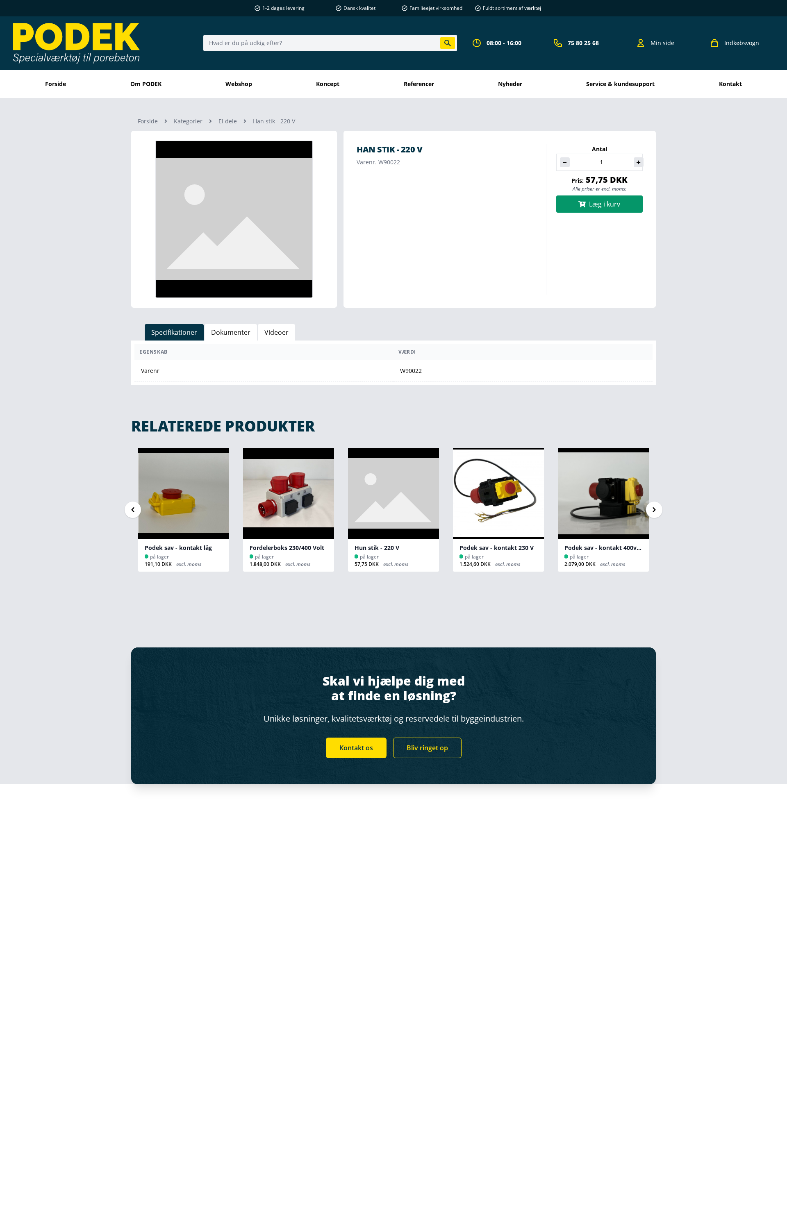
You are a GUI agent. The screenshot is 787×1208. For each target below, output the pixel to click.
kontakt (730, 84)
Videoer (276, 332)
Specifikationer (174, 332)
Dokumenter (230, 332)
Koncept (327, 84)
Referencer (419, 84)
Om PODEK (145, 84)
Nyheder (510, 84)
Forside (55, 84)
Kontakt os (356, 747)
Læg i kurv (604, 204)
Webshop (238, 84)
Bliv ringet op (427, 747)
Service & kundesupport (620, 84)
